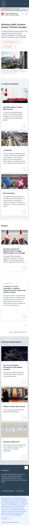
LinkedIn (20, 491)
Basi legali (18, 515)
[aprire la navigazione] (26, 14)
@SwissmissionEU (8, 491)
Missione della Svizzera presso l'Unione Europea (12, 14)
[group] (14, 300)
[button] (26, 467)
